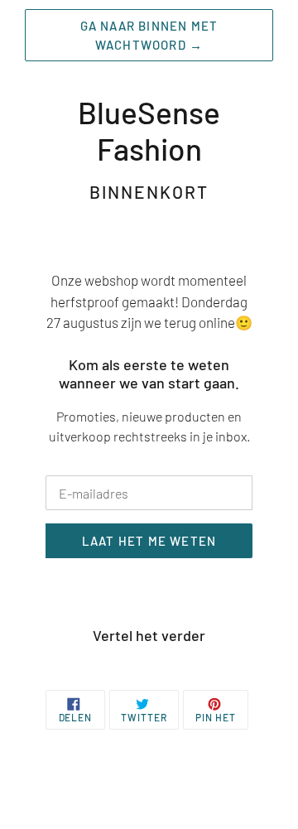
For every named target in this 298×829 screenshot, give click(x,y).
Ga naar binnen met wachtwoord (149, 35)
